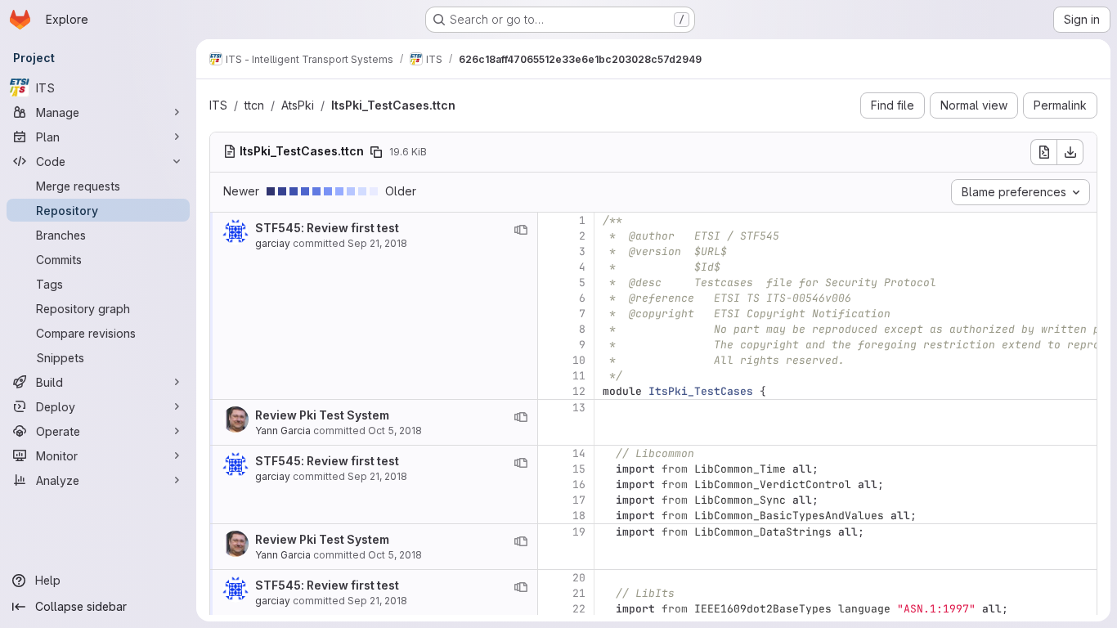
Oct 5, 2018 (395, 430)
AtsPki (297, 105)
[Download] (1070, 152)
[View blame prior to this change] (520, 229)
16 (578, 484)
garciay (272, 243)
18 (578, 516)
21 (578, 593)
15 (578, 469)
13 (578, 408)
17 (578, 500)
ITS (218, 105)
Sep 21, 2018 (377, 243)
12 (578, 391)
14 (578, 453)
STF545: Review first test (327, 228)
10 (578, 360)
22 (578, 609)
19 (578, 532)
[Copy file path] (376, 152)
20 (578, 578)
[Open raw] (1043, 152)
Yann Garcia (283, 430)
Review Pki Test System (322, 415)
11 (578, 376)
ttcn (254, 105)
